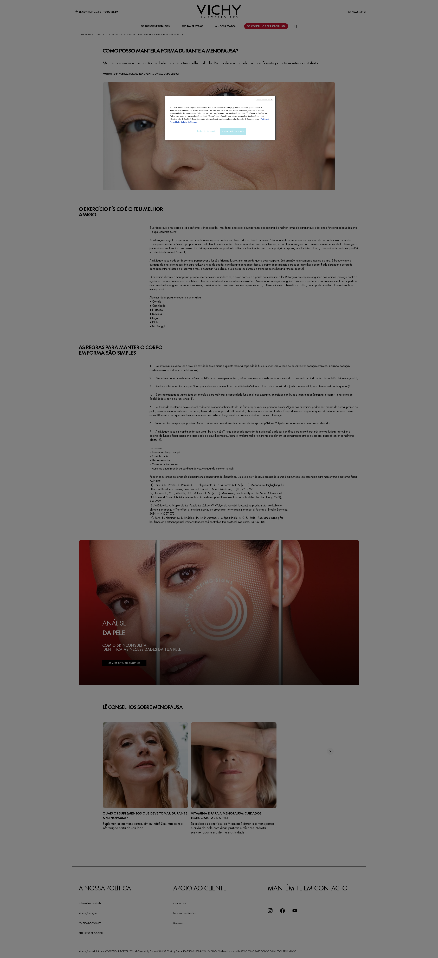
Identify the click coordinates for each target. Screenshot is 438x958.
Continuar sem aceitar (264, 100)
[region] (220, 118)
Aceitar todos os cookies (233, 131)
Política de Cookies (189, 122)
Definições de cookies (206, 131)
